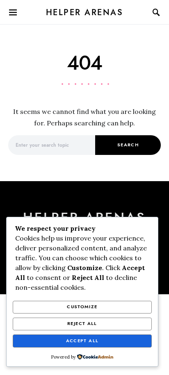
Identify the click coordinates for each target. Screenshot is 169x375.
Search (128, 145)
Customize (82, 307)
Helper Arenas (84, 12)
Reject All (82, 323)
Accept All (82, 341)
